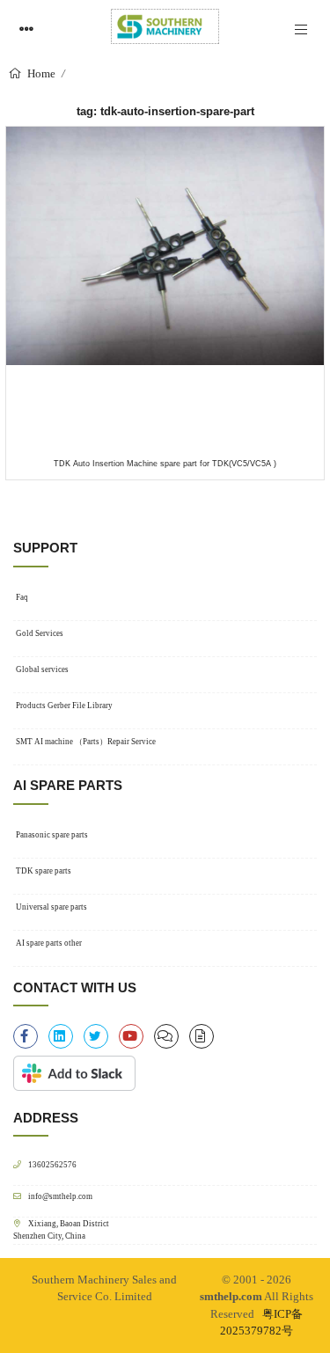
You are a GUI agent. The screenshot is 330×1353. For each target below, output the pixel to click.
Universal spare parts (51, 907)
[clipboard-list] (166, 1036)
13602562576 (52, 1164)
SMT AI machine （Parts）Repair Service (86, 741)
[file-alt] (201, 1036)
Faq (22, 597)
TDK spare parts (43, 871)
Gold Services (39, 633)
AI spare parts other (49, 943)
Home (40, 73)
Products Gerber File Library (64, 705)
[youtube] (131, 1036)
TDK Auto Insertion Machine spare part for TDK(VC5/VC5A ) (165, 463)
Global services (42, 669)
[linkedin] (60, 1036)
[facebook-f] (25, 1036)
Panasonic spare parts (52, 834)
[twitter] (96, 1036)
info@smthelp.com (60, 1196)
